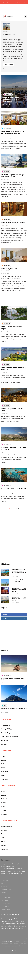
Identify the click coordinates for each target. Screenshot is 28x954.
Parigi (3, 764)
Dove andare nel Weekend (9, 736)
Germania (4, 814)
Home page (4, 880)
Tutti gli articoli (9, 64)
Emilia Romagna (6, 826)
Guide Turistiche (6, 897)
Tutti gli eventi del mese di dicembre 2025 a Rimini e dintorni (19, 590)
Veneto (3, 845)
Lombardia (4, 849)
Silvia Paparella (9, 34)
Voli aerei (4, 744)
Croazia (3, 810)
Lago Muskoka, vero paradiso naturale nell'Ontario (11, 100)
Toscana (3, 830)
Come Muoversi (6, 909)
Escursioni (4, 740)
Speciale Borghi (6, 733)
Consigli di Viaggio (7, 729)
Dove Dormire (5, 906)
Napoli (3, 775)
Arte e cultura (5, 725)
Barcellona (4, 779)
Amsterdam (5, 771)
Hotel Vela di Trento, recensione (13, 223)
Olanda (3, 803)
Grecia (3, 791)
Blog (2, 883)
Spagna (3, 795)
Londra (3, 760)
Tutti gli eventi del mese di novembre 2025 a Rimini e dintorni (19, 598)
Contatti (3, 892)
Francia (3, 806)
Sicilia (3, 841)
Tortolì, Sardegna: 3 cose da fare (13, 488)
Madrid (3, 768)
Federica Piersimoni (8, 941)
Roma (3, 756)
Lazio (3, 837)
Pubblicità (4, 886)
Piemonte (4, 834)
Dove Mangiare (5, 903)
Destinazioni (4, 900)
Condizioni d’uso (6, 889)
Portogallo (4, 799)
